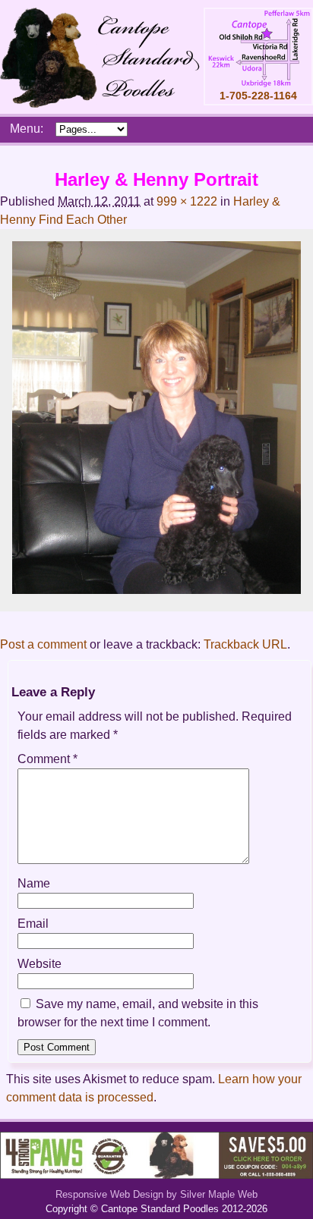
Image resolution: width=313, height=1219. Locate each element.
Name (33, 883)
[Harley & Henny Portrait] (156, 589)
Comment (47, 758)
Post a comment (43, 644)
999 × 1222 (186, 201)
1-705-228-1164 (258, 96)
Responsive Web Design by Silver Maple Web (156, 1194)
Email (33, 923)
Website (39, 963)
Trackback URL (245, 644)
